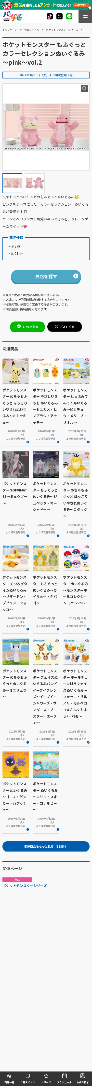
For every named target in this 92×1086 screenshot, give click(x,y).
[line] (69, 16)
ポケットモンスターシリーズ (62, 29)
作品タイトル (31, 29)
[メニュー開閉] (85, 16)
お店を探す (46, 276)
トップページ (9, 29)
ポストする (67, 326)
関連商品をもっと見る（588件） (46, 846)
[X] (49, 16)
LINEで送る (30, 326)
